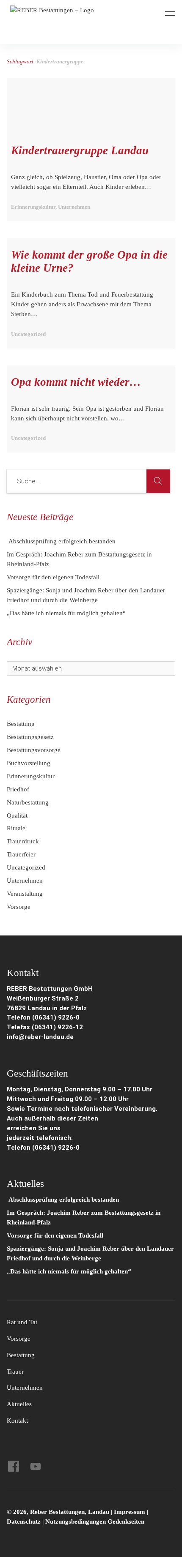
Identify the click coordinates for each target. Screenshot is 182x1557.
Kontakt (17, 1420)
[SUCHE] (158, 481)
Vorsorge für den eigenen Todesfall (53, 577)
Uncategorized (26, 867)
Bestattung (21, 723)
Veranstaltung (25, 893)
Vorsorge (18, 906)
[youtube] (35, 1466)
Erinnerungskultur (31, 776)
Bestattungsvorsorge (34, 750)
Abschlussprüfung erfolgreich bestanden (61, 541)
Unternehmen (25, 880)
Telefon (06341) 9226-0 (43, 1017)
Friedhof (18, 789)
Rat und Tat (22, 1322)
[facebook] (13, 1466)
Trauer (15, 1371)
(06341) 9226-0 (56, 1147)
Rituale (16, 828)
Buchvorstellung (28, 763)
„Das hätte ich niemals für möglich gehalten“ (66, 613)
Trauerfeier (21, 854)
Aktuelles (19, 1404)
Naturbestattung (28, 802)
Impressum (130, 1511)
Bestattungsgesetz (30, 737)
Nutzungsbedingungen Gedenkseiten (94, 1521)
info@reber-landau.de (40, 1037)
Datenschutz (24, 1521)
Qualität (17, 815)
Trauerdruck (23, 841)
